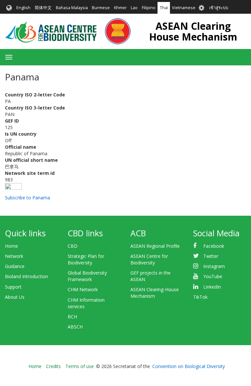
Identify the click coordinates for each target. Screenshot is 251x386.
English (23, 7)
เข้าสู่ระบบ (218, 7)
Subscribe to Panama (27, 197)
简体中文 (43, 7)
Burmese (101, 7)
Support (13, 287)
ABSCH (75, 327)
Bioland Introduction (26, 276)
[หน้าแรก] (68, 31)
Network (14, 256)
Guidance (15, 266)
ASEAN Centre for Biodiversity (149, 259)
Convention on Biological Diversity (188, 366)
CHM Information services (86, 303)
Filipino (149, 7)
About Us (15, 297)
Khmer (120, 7)
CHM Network (83, 289)
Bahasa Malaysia (72, 7)
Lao (134, 7)
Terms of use (79, 366)
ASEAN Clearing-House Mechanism (154, 292)
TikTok (200, 297)
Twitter (210, 256)
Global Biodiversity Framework (87, 276)
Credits (53, 366)
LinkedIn (212, 287)
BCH (72, 316)
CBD (72, 246)
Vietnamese (183, 7)
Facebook (213, 246)
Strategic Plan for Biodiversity (86, 259)
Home (11, 246)
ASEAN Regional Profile (155, 246)
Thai (164, 7)
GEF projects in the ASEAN (150, 276)
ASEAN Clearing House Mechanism (193, 31)
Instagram (214, 266)
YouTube (212, 276)
